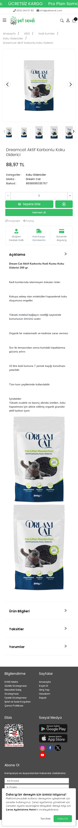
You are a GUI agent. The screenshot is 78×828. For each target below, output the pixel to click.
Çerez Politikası (14, 705)
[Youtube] (43, 754)
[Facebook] (51, 747)
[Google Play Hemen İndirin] (54, 728)
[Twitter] (58, 747)
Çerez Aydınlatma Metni (21, 809)
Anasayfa (9, 33)
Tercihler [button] (45, 818)
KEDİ (27, 33)
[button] (4, 21)
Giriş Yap (44, 690)
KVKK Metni (11, 682)
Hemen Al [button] (39, 212)
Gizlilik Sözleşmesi (16, 686)
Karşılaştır (14, 221)
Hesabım (44, 694)
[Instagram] (43, 747)
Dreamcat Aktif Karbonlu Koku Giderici (28, 43)
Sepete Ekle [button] (32, 204)
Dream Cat (33, 179)
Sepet (42, 697)
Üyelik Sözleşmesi (16, 697)
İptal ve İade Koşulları (18, 701)
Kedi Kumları (47, 33)
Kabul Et (63, 818)
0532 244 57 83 (25, 10)
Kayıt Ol (43, 686)
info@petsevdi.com (51, 10)
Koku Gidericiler (13, 38)
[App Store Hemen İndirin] (54, 738)
